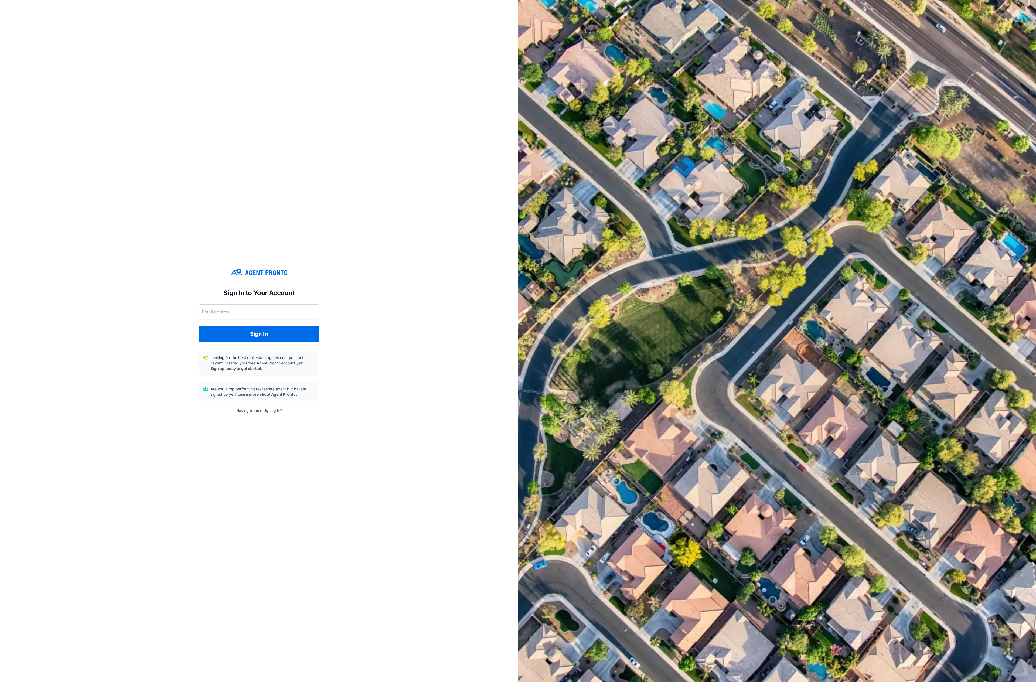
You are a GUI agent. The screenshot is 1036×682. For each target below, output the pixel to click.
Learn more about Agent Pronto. (267, 394)
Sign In (259, 334)
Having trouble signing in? (259, 410)
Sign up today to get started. (236, 368)
